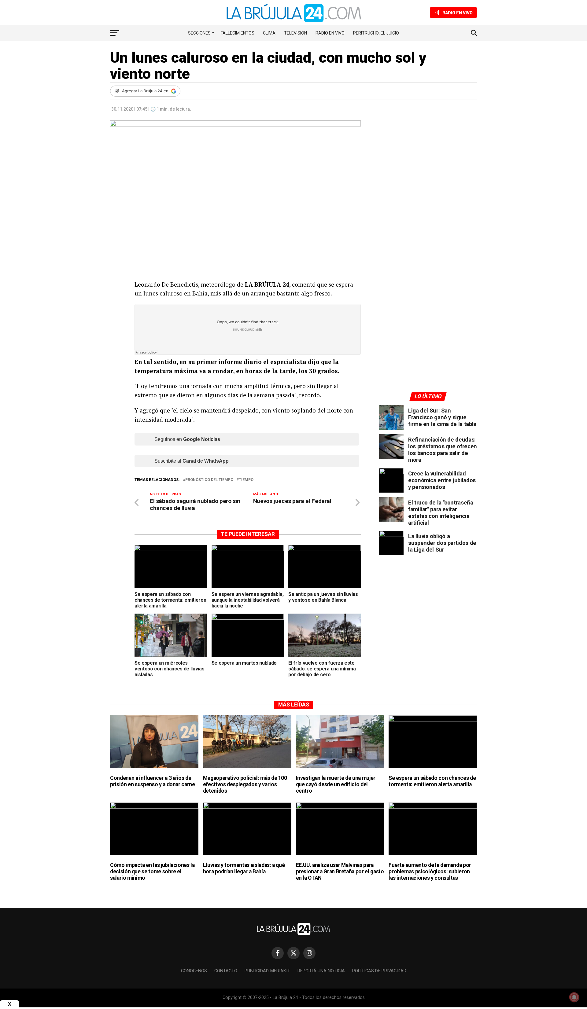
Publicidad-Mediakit (267, 971)
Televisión (295, 33)
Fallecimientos (237, 33)
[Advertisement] (428, 177)
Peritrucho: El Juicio (376, 33)
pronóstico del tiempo (209, 480)
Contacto (225, 971)
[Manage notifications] (574, 997)
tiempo (246, 480)
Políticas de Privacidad (379, 971)
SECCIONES (199, 33)
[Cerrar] (9, 1004)
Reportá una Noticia (321, 971)
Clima (269, 33)
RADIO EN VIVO (330, 33)
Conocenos (194, 971)
